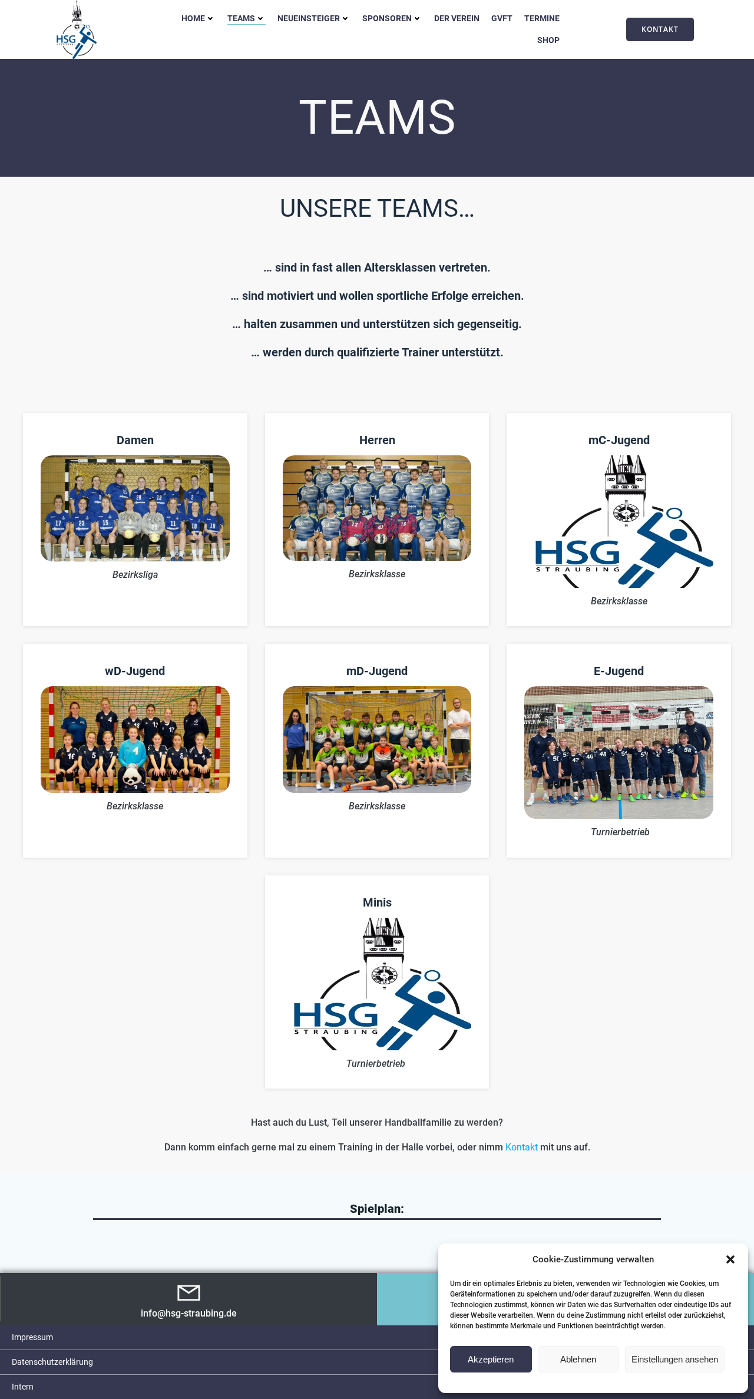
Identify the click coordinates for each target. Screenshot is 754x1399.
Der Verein (456, 18)
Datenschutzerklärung (52, 1362)
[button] (730, 1259)
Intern (23, 1386)
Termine (542, 18)
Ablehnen (578, 1359)
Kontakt (522, 1147)
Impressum (32, 1337)
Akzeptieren (491, 1359)
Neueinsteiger (308, 18)
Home (193, 18)
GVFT (501, 18)
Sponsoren (387, 18)
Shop (548, 40)
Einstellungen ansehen (674, 1359)
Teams (241, 18)
